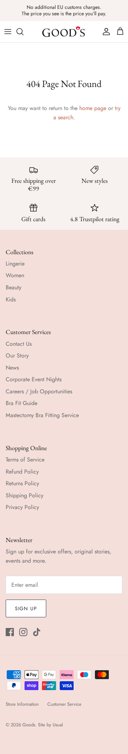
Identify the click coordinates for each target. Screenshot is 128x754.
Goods (28, 724)
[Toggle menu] (8, 31)
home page (92, 108)
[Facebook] (10, 632)
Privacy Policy (22, 507)
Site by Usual (50, 724)
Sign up (26, 608)
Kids (11, 299)
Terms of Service (25, 459)
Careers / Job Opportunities (39, 391)
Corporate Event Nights (34, 379)
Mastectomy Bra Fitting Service (42, 415)
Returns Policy (22, 483)
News (12, 368)
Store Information (22, 704)
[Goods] (64, 31)
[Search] (23, 31)
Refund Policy (22, 472)
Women (15, 275)
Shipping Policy (24, 495)
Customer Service (64, 704)
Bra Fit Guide (21, 403)
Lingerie (15, 263)
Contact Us (19, 344)
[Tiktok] (37, 632)
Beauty (13, 287)
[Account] (104, 31)
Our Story (17, 355)
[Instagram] (23, 632)
